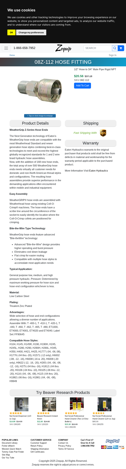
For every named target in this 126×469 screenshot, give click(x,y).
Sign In (112, 55)
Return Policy (37, 446)
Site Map (6, 455)
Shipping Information (40, 449)
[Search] (115, 48)
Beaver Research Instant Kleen (47, 417)
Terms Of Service (66, 449)
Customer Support (39, 443)
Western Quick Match (11, 449)
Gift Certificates (38, 452)
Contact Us (63, 443)
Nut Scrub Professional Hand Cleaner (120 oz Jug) (104, 417)
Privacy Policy (64, 446)
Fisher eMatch (8, 446)
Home (12, 55)
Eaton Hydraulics (98, 170)
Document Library (10, 443)
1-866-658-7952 (24, 48)
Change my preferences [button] (31, 32)
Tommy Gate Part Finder (13, 452)
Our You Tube (8, 458)
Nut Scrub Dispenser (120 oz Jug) (20, 417)
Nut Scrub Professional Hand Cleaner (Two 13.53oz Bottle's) (76, 419)
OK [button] (11, 32)
